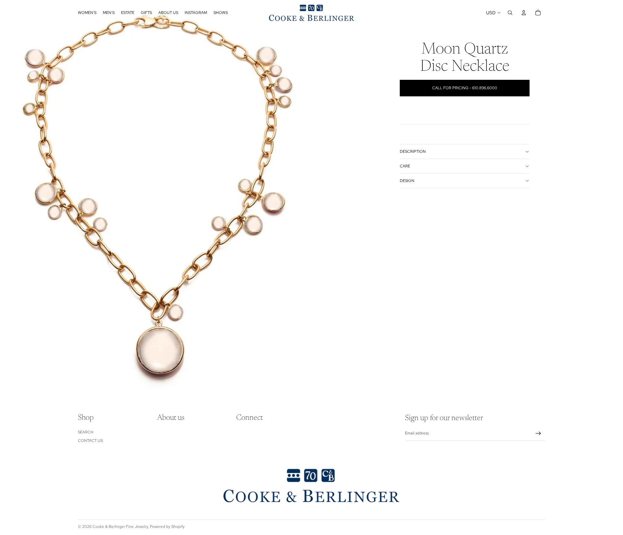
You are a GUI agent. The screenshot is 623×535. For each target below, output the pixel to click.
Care (405, 166)
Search (85, 432)
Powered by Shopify (167, 526)
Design (407, 180)
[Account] (524, 13)
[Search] (510, 13)
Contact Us (90, 440)
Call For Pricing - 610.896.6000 (464, 88)
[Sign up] (538, 433)
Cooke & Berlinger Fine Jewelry (120, 526)
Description (413, 151)
